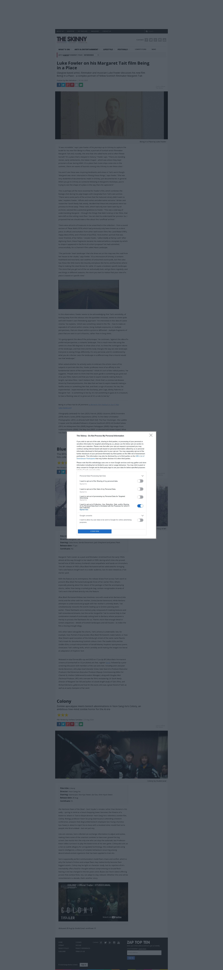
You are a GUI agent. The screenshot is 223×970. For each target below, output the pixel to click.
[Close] (151, 436)
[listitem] (111, 476)
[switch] (140, 481)
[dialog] (111, 485)
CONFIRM (94, 531)
